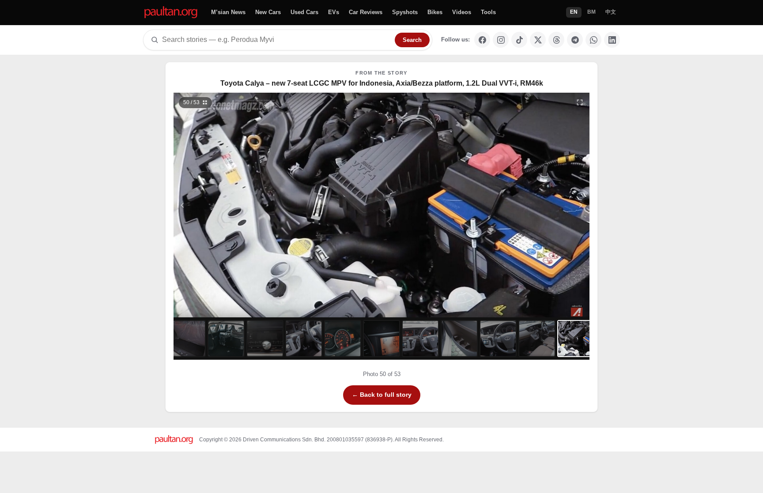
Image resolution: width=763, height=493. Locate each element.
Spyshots (405, 12)
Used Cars (304, 12)
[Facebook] (482, 40)
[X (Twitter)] (538, 40)
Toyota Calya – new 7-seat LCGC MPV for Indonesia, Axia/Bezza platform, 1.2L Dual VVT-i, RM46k (381, 83)
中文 (610, 12)
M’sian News (228, 12)
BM (591, 12)
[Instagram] (501, 40)
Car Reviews (365, 12)
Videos (461, 12)
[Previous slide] (226, 205)
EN (574, 12)
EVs (333, 12)
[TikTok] (519, 40)
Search (412, 40)
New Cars (268, 12)
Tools (488, 12)
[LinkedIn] (612, 40)
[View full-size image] (579, 102)
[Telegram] (575, 40)
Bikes (434, 12)
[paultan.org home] (171, 12)
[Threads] (556, 40)
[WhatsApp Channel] (593, 40)
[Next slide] (538, 205)
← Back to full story (382, 394)
